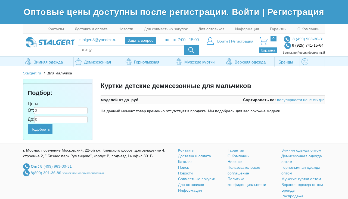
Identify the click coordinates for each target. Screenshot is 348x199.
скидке (319, 100)
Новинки (235, 161)
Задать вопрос (140, 40)
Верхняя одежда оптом (246, 63)
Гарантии (278, 29)
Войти (247, 12)
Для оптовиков (211, 29)
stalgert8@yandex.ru (97, 39)
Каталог (185, 161)
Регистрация (296, 12)
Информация (247, 29)
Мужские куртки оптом (195, 63)
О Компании (308, 29)
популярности (289, 100)
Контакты (56, 29)
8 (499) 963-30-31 (308, 39)
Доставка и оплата (91, 29)
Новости (126, 29)
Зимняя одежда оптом (44, 63)
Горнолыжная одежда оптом (143, 63)
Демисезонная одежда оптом (93, 63)
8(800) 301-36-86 (46, 173)
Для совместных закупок (166, 29)
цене (307, 100)
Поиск (183, 167)
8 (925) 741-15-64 (308, 45)
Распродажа (312, 62)
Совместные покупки (196, 179)
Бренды (285, 62)
